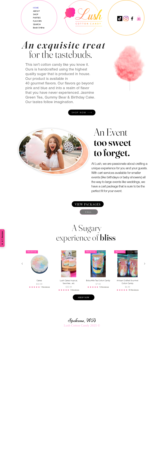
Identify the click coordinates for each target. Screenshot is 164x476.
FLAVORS (37, 21)
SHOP (35, 14)
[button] (139, 18)
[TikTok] (119, 18)
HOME (36, 7)
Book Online (38, 27)
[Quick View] (68, 263)
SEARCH (37, 24)
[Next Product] (144, 263)
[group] (83, 270)
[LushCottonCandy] (132, 18)
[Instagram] (126, 18)
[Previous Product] (22, 263)
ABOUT (36, 11)
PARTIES (37, 17)
